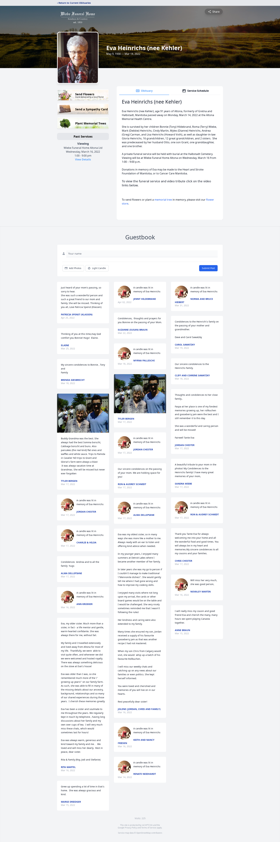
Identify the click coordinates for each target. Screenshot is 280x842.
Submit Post (208, 268)
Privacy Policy (131, 827)
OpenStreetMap (143, 832)
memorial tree (163, 199)
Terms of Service (148, 827)
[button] (83, 413)
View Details (83, 159)
